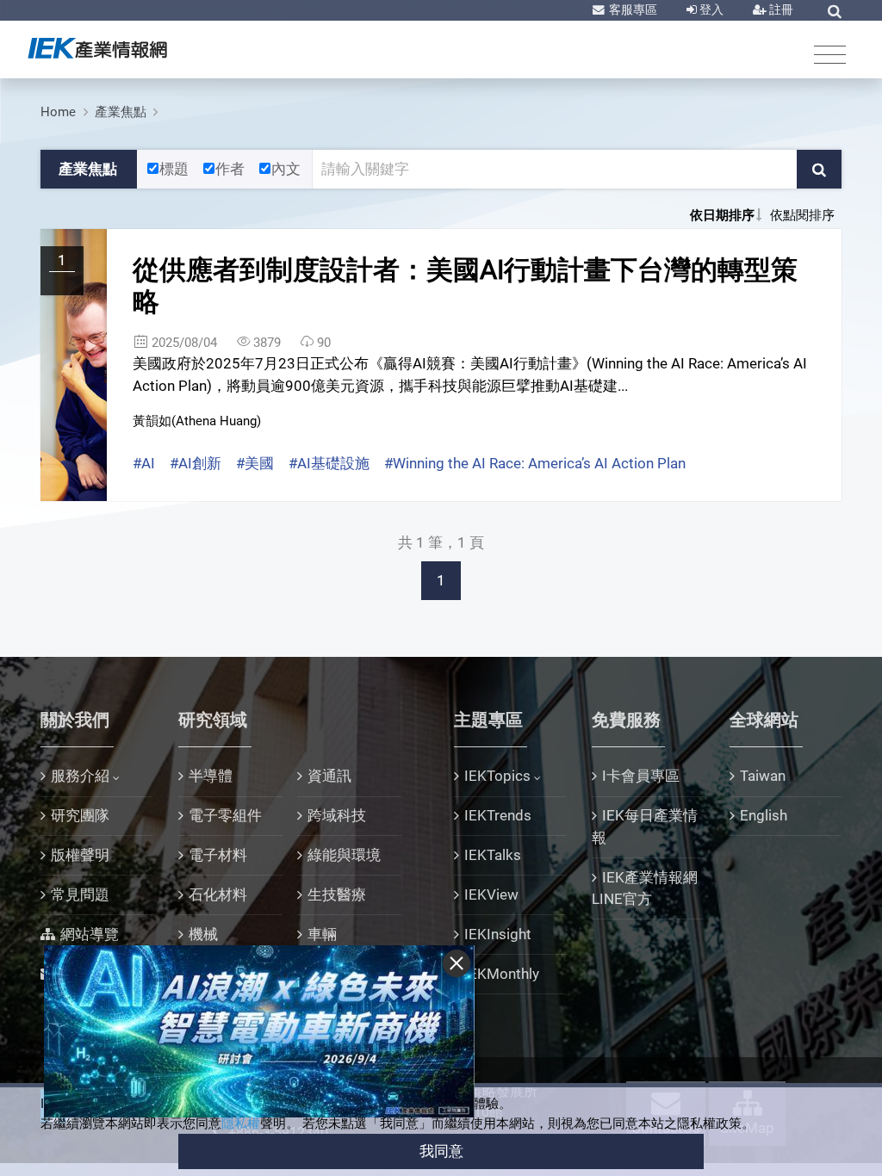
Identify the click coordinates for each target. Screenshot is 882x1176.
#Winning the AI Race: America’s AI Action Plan (535, 463)
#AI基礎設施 (329, 463)
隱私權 (240, 1123)
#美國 (255, 463)
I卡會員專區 (641, 775)
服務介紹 (80, 775)
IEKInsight (497, 934)
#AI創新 (195, 463)
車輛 (322, 934)
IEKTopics (497, 775)
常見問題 (80, 894)
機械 (203, 934)
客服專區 (631, 9)
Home (58, 112)
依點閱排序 (802, 215)
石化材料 (218, 894)
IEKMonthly (501, 973)
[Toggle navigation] (829, 53)
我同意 (441, 1151)
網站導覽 (89, 934)
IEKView (491, 894)
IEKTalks (492, 854)
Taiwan (763, 775)
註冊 (780, 9)
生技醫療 (336, 894)
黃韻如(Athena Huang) (197, 421)
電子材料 (218, 854)
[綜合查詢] (835, 11)
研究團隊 (80, 815)
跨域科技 (336, 815)
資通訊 (329, 775)
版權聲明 (80, 854)
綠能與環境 (344, 854)
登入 (710, 9)
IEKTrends (497, 815)
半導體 (211, 775)
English (763, 815)
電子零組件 (225, 815)
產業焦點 (120, 112)
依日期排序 (722, 215)
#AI (144, 463)
